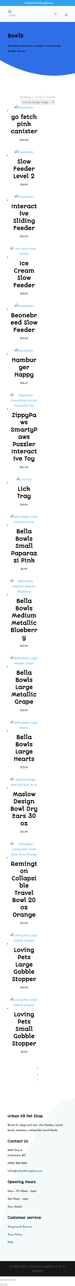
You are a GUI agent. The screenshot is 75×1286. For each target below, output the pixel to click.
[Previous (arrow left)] (1, 1284)
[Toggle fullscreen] (5, 1279)
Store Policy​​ (15, 1234)
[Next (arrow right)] (5, 1284)
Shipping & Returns (20, 1226)
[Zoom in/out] (1, 1279)
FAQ (10, 1242)
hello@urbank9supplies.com (25, 1171)
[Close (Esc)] (13, 1279)
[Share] (9, 1279)
